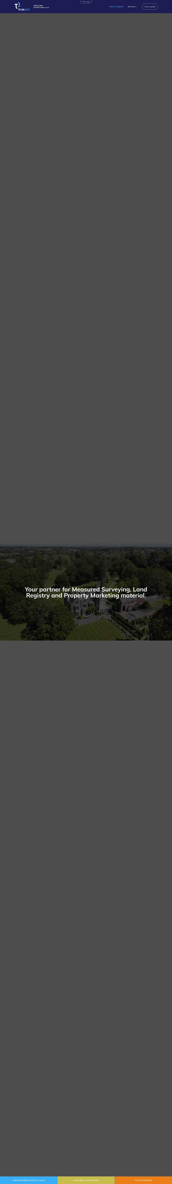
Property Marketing (143, 1180)
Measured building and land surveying (28, 1180)
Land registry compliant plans (86, 1180)
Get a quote (150, 6)
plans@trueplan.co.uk (41, 7)
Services (131, 6)
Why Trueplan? (116, 6)
